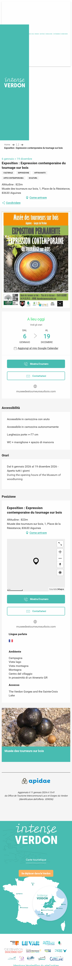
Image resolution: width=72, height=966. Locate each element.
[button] (61, 34)
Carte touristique (36, 859)
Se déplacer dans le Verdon (36, 873)
